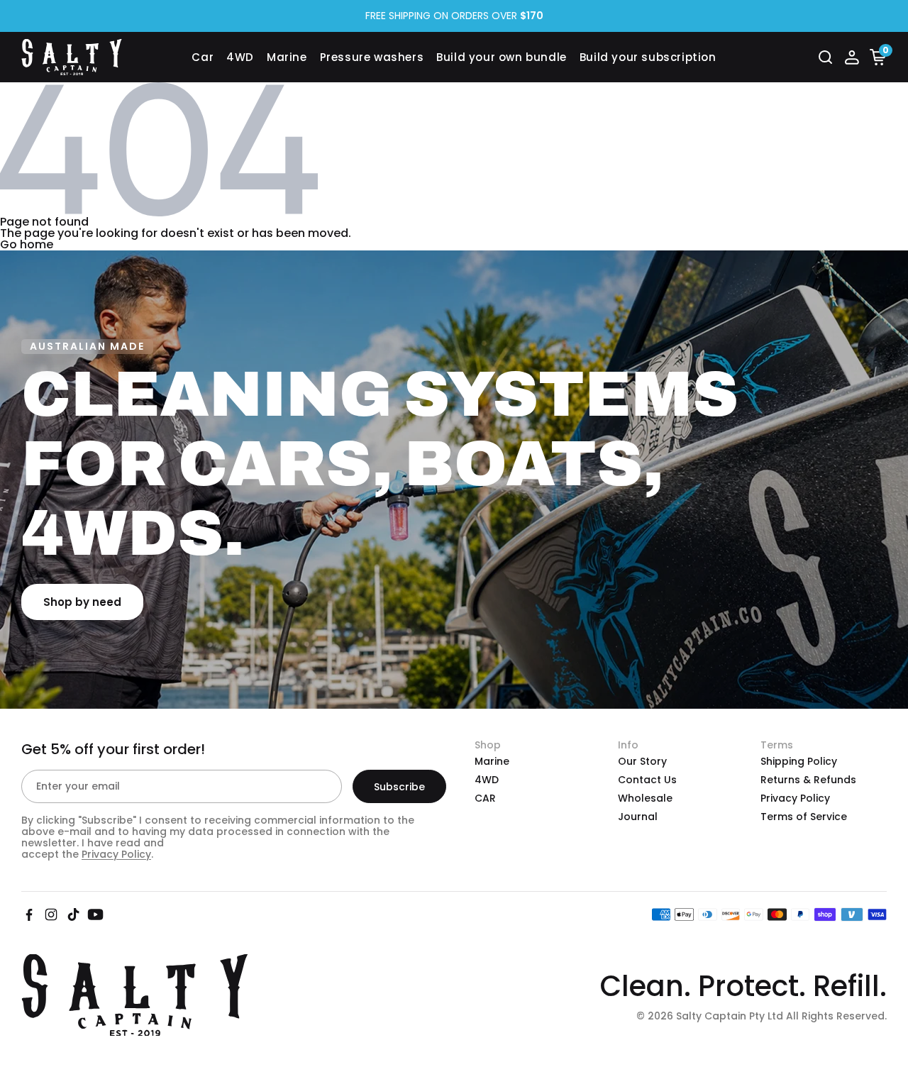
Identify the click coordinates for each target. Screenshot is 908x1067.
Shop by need (82, 602)
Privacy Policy (116, 854)
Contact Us (647, 780)
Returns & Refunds (808, 780)
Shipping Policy (798, 761)
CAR (485, 798)
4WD (487, 780)
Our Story (642, 761)
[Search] (825, 57)
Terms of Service (803, 816)
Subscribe (399, 787)
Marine (492, 761)
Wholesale (645, 798)
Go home (26, 244)
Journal (638, 816)
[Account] (851, 57)
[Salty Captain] (106, 57)
